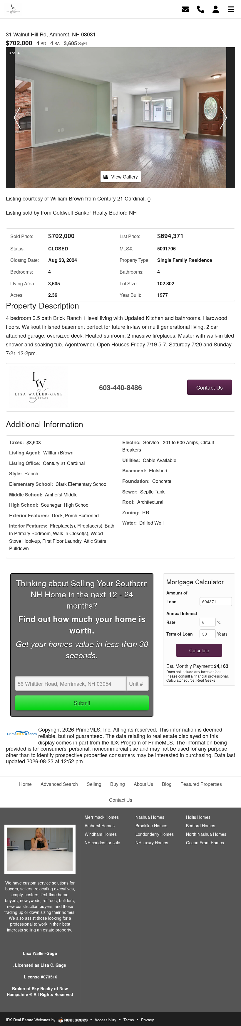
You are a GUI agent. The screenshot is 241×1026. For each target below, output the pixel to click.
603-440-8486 (120, 387)
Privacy (147, 1019)
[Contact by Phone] (200, 8)
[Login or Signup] (215, 8)
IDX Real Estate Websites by (31, 1019)
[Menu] (231, 8)
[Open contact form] (185, 8)
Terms (128, 1019)
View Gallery (124, 176)
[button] (17, 117)
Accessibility (105, 1019)
